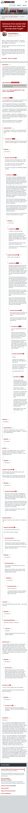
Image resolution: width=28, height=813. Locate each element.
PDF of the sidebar (5, 778)
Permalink (10, 36)
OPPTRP (4, 448)
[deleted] (6, 149)
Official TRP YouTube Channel (8, 791)
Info (17, 13)
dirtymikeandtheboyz (9, 620)
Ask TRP (7, 9)
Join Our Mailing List (6, 793)
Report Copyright (12, 58)
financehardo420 (6, 518)
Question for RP (17, 35)
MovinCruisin (5, 642)
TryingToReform (13, 33)
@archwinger (10, 91)
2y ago (10, 64)
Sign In (24, 5)
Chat (7, 13)
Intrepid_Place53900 (10, 157)
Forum (12, 13)
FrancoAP (4, 602)
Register (19, 5)
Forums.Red (5, 16)
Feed (3, 13)
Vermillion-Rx (5, 98)
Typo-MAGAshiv (6, 82)
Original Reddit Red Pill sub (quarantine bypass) (12, 769)
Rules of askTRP (5, 788)
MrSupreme (5, 64)
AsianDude (5, 718)
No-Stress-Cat (5, 685)
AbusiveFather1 (8, 128)
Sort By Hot (22, 16)
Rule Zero (3, 785)
